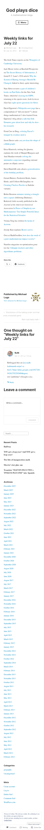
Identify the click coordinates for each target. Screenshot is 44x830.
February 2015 (9, 643)
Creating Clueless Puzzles (14, 185)
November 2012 (10, 721)
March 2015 (8, 639)
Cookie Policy (8, 820)
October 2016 (9, 607)
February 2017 (9, 592)
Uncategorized (27, 48)
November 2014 (10, 654)
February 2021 (9, 548)
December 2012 (10, 717)
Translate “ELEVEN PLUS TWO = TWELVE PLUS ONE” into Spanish (19, 471)
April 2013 (8, 702)
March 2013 (8, 706)
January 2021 (9, 553)
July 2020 (7, 572)
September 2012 (10, 729)
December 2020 (10, 556)
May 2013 (7, 698)
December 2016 (10, 600)
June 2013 (7, 694)
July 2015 (7, 627)
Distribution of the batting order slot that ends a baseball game (21, 314)
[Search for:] (16, 433)
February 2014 (9, 670)
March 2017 (8, 588)
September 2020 (10, 564)
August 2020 (8, 568)
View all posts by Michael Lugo (15, 300)
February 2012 (9, 757)
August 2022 (8, 521)
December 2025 (10, 486)
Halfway (7, 446)
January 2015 (9, 647)
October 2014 (9, 658)
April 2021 (8, 541)
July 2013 (7, 690)
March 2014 (8, 666)
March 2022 (8, 529)
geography (8, 769)
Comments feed (9, 798)
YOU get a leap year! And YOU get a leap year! (19, 453)
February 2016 (9, 611)
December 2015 (10, 619)
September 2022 (10, 517)
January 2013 (9, 713)
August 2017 (8, 580)
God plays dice (22, 10)
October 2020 (9, 560)
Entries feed (8, 794)
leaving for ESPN (26, 95)
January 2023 (9, 505)
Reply (12, 382)
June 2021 (7, 537)
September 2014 (10, 662)
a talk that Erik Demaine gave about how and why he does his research (21, 122)
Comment (32, 420)
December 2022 (10, 509)
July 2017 (7, 584)
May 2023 (7, 501)
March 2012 (8, 753)
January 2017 (9, 596)
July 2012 (7, 737)
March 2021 (8, 545)
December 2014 (10, 651)
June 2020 (7, 576)
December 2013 (10, 674)
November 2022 (10, 513)
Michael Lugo (11, 48)
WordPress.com (9, 802)
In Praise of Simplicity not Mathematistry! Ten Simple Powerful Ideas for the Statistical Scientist (21, 212)
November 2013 (10, 678)
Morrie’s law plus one (13, 464)
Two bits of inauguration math (17, 459)
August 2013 (8, 686)
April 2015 (8, 635)
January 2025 (9, 494)
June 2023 (7, 498)
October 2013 (9, 682)
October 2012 (9, 725)
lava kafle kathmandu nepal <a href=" (19, 366)
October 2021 (9, 533)
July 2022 (7, 525)
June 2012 (7, 741)
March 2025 (8, 490)
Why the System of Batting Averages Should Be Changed (20, 79)
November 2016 (10, 603)
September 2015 (10, 623)
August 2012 (8, 733)
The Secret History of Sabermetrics (20, 72)
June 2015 (7, 631)
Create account (9, 786)
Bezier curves (27, 229)
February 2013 (9, 709)
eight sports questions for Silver (25, 102)
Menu (23, 22)
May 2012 (7, 745)
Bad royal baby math (30, 320)
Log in (6, 790)
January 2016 (9, 615)
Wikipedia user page (26, 108)
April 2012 (8, 749)
